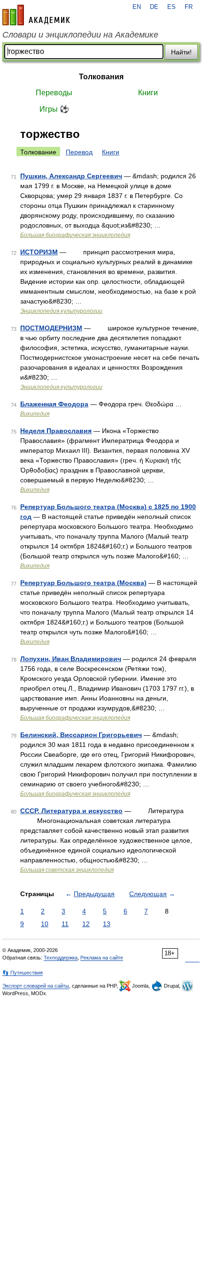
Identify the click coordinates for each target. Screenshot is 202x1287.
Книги (148, 93)
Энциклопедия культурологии (61, 311)
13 (106, 924)
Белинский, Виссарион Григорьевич (81, 735)
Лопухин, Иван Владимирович (70, 659)
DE (154, 7)
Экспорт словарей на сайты (35, 986)
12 (86, 924)
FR (189, 7)
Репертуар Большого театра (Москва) (83, 582)
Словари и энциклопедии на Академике (80, 34)
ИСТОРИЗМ (39, 252)
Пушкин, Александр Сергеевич (71, 176)
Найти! (181, 52)
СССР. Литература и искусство (71, 811)
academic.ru (36, 15)
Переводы (54, 93)
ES (171, 7)
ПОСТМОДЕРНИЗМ (51, 328)
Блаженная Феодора (54, 404)
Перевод (79, 152)
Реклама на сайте (101, 957)
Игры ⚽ (54, 109)
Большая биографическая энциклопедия (75, 235)
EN (136, 7)
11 (65, 924)
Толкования (101, 77)
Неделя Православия (56, 430)
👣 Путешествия (22, 972)
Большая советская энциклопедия (67, 870)
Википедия (34, 414)
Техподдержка (61, 957)
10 (44, 924)
